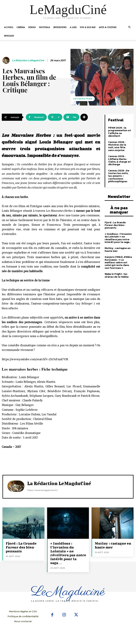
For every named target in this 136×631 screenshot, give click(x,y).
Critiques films (82, 98)
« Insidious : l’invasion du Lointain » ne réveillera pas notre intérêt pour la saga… (118, 238)
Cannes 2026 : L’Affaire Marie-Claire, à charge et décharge (119, 160)
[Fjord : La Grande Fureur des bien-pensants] (23, 523)
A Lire (73, 27)
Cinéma (20, 27)
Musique (9, 36)
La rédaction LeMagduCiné (28, 60)
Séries (32, 27)
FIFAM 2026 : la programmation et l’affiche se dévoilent (119, 132)
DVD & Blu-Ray (88, 27)
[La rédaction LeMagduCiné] (6, 60)
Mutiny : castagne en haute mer (118, 249)
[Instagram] (64, 615)
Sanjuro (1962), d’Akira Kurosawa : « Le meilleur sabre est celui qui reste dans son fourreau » (118, 262)
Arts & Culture (108, 27)
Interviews (60, 27)
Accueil (8, 27)
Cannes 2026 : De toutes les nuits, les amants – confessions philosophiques (118, 176)
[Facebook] (52, 615)
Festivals (44, 27)
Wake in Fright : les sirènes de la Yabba (117, 275)
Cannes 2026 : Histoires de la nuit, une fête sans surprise (117, 146)
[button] (129, 27)
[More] (84, 117)
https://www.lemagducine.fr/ (42, 490)
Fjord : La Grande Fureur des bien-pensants (115, 225)
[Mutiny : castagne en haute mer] (113, 523)
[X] (76, 615)
